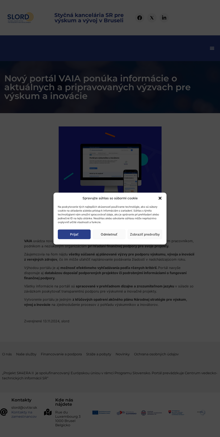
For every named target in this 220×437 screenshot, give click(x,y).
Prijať (74, 234)
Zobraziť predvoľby (145, 234)
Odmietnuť (109, 234)
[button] (160, 198)
